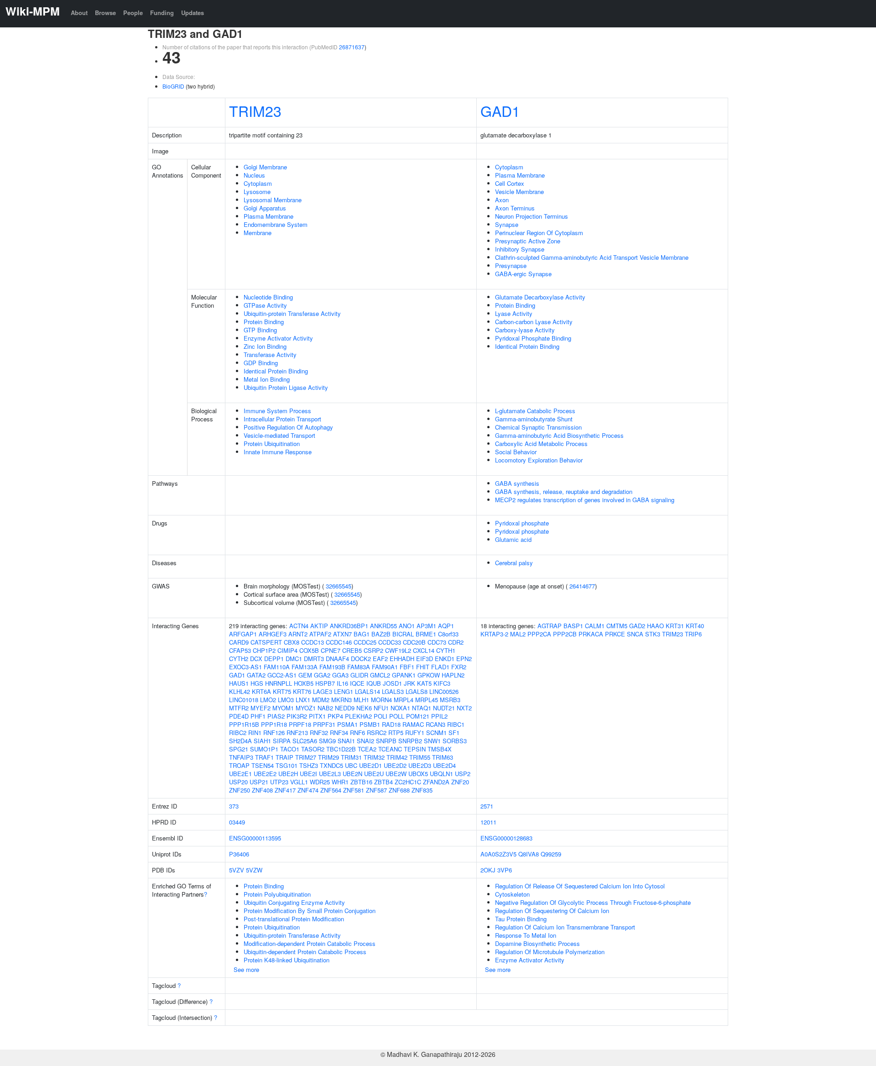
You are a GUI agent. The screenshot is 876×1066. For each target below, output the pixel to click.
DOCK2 (361, 658)
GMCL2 (380, 675)
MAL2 (518, 634)
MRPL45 (426, 699)
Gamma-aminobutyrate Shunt (534, 419)
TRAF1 (264, 757)
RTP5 (395, 732)
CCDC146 (339, 642)
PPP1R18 (274, 724)
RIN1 (254, 732)
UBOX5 (418, 773)
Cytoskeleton (512, 894)
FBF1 (407, 666)
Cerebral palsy (514, 562)
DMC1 (294, 658)
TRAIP (284, 757)
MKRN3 (341, 699)
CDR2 (456, 642)
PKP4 (335, 716)
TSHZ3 (308, 765)
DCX (256, 658)
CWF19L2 (398, 650)
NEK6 (364, 708)
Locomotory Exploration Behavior (539, 460)
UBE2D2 (395, 765)
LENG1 (343, 691)
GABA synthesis (517, 483)
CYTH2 (238, 658)
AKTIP (319, 625)
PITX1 (317, 716)
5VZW (254, 870)
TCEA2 (367, 749)
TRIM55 (419, 757)
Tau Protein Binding (521, 918)
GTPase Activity (265, 305)
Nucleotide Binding (268, 297)
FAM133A (305, 666)
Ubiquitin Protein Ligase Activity (286, 387)
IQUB (373, 683)
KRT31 (675, 625)
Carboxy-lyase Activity (525, 330)
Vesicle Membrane (519, 191)
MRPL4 (403, 699)
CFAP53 (240, 650)
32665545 (338, 586)
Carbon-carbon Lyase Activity (534, 321)
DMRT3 (314, 658)
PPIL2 (439, 716)
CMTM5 (616, 625)
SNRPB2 (410, 740)
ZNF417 (285, 790)
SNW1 (432, 740)
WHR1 (340, 781)
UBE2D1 (370, 765)
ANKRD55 (383, 625)
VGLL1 (299, 781)
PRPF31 (324, 724)
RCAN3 (435, 724)
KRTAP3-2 (494, 634)
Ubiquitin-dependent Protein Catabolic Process (305, 951)
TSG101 (286, 765)
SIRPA (282, 740)
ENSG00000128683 (506, 838)
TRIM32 (374, 757)
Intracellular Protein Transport (282, 419)
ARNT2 (298, 634)
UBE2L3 (330, 773)
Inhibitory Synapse (519, 249)
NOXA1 (400, 708)
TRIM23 (255, 110)
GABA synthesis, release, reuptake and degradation (563, 491)
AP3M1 (426, 625)
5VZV (236, 870)
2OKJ (487, 870)
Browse (105, 12)
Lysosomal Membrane (273, 199)
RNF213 (297, 732)
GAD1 (500, 110)
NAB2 (325, 708)
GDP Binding (261, 362)
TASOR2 (312, 749)
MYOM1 (283, 708)
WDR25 (320, 781)
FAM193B (332, 666)
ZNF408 (262, 790)
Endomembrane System (276, 224)
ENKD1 (444, 658)
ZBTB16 (361, 781)
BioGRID (173, 86)
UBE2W (396, 773)
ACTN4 (298, 625)
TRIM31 (351, 757)
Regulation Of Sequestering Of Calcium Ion (552, 910)
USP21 (259, 781)
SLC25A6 (304, 740)
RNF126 (274, 732)
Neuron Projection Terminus (531, 216)
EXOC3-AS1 (245, 666)
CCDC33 (389, 642)
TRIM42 (396, 757)
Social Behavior (516, 451)
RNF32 (319, 732)
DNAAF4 (337, 658)
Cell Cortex (509, 183)
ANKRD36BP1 (349, 625)
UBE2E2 (265, 773)
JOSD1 (392, 683)
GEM (305, 675)
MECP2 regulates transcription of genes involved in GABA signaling (584, 499)
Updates (192, 12)
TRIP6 (693, 634)
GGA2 (322, 675)
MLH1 (361, 699)
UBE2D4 (444, 765)
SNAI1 (346, 740)
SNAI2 (365, 740)
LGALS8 (417, 691)
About (79, 12)
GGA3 (340, 675)
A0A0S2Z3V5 (498, 854)
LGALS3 (393, 691)
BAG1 (362, 634)
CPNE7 (330, 650)
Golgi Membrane (265, 167)
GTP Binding (260, 330)
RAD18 (391, 724)
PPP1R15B (244, 724)
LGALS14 (367, 691)
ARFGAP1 (243, 634)
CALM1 (595, 625)
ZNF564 (330, 790)
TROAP (239, 765)
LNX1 (303, 699)
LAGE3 (322, 691)
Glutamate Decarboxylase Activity (540, 297)
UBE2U (374, 773)
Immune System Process (277, 410)
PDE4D (239, 716)
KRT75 (282, 691)
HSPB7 (325, 683)
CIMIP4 (287, 650)
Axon (502, 199)
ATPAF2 (320, 634)
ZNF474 (307, 790)
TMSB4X (440, 749)
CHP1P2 (264, 650)
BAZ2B (381, 634)
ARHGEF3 (273, 634)
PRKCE (615, 634)
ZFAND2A (436, 781)
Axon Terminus (515, 208)
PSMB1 (370, 724)
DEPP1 (274, 658)
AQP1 (446, 625)
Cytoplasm (258, 183)
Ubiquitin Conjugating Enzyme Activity (294, 902)
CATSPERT (266, 642)
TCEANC (390, 749)
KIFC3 (441, 683)
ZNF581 (353, 790)
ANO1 (407, 625)
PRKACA (591, 634)
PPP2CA (539, 634)
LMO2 (268, 699)
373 (234, 806)
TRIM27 (305, 757)
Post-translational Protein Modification (294, 918)
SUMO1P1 (264, 749)
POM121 (417, 716)
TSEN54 (262, 765)
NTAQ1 (421, 708)
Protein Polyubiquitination (277, 894)
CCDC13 (312, 642)
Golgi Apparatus (265, 208)
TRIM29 (328, 757)
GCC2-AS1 (282, 675)
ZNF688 (399, 790)
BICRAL (403, 634)
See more (246, 969)
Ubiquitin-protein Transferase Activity (292, 313)
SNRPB (386, 740)
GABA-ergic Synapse (523, 273)
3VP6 (504, 870)
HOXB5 (303, 683)
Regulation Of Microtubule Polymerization (550, 951)
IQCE (357, 683)
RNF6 (357, 732)
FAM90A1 (385, 666)
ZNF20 (460, 781)
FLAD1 (440, 666)
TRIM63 (442, 757)
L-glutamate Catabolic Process (535, 410)
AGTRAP (549, 625)
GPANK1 (404, 675)
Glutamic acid (513, 539)
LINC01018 (243, 699)
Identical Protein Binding (276, 371)
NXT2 (464, 708)
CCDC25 (365, 642)
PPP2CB (565, 634)
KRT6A (261, 691)
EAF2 (380, 658)
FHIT (422, 666)
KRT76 (302, 691)
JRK (409, 683)
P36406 (239, 854)
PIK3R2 (297, 716)
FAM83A (358, 666)
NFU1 (381, 708)
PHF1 (258, 716)
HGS (256, 683)
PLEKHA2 (358, 716)
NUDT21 (444, 708)
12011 (488, 822)
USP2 (462, 773)
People (133, 12)
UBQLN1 (441, 773)
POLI (380, 716)
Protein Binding (264, 321)
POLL (396, 716)
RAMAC (413, 724)
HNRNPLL (278, 683)
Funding (162, 12)
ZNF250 (239, 790)
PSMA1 (347, 724)
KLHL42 (239, 691)
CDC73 (437, 642)
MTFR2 (239, 708)
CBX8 (291, 642)
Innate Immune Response (278, 451)
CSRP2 (373, 650)
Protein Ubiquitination (272, 443)
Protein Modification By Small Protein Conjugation (309, 910)
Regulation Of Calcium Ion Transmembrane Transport (565, 927)
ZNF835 (422, 790)
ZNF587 (376, 790)
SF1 (453, 732)
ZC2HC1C (408, 781)
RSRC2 (376, 732)
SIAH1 (262, 740)
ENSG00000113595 (255, 838)
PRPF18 (300, 724)
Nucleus (254, 175)
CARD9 (239, 642)
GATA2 (256, 675)
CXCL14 (423, 650)
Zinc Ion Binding (265, 346)
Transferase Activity (270, 354)
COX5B (309, 650)
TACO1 (289, 749)
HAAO (655, 625)
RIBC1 (455, 724)
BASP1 (573, 625)
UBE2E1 (240, 773)
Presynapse (511, 265)
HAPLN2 (453, 675)
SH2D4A (240, 740)
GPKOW (428, 675)
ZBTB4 (383, 781)
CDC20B (414, 642)
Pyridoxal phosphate (522, 523)
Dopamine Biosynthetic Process (537, 943)
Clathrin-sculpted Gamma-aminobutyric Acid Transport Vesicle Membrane (591, 257)
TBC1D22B (341, 749)
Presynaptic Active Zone (527, 240)
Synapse (506, 224)
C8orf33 (448, 634)
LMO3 (286, 699)
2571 (486, 806)
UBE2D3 (419, 765)
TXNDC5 (331, 765)
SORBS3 (455, 740)
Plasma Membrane (268, 216)
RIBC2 (237, 732)
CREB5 (352, 650)
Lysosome (257, 191)
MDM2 (320, 699)
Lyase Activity (513, 313)
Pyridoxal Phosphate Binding (533, 338)
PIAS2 (276, 716)
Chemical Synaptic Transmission (538, 427)
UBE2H (288, 773)
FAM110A (277, 666)
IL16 (342, 683)
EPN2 (464, 658)
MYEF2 (260, 708)
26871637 (352, 47)
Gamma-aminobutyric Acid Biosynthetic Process (559, 435)
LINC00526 (444, 691)
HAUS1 (239, 683)
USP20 (238, 781)
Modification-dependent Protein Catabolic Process (309, 943)
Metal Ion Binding (267, 379)
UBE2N (352, 773)
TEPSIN (415, 749)
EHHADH (402, 658)
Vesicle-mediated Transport (279, 435)
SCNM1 (436, 732)
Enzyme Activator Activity (278, 338)
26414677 (582, 586)
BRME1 (426, 634)
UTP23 (279, 781)
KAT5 (424, 683)
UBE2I (308, 773)
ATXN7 (342, 634)
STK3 (652, 634)
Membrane (257, 232)
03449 (237, 822)
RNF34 (339, 732)
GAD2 (637, 625)
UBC (351, 765)
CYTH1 (445, 650)
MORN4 (381, 699)
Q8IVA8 (528, 854)
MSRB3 (450, 699)
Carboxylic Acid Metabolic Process (541, 443)
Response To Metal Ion (525, 935)
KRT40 (695, 625)
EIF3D (424, 658)
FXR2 (458, 666)
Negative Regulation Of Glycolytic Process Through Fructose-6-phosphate (593, 902)
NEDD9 (345, 708)
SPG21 (238, 749)
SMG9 (327, 740)
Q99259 (551, 854)
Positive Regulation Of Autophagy (288, 427)
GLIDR (359, 675)
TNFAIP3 (241, 757)
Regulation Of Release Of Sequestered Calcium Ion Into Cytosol (580, 886)
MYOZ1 (306, 708)
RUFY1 (414, 732)
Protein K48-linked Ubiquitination (286, 960)
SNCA (635, 634)
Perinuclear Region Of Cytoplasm (539, 232)
